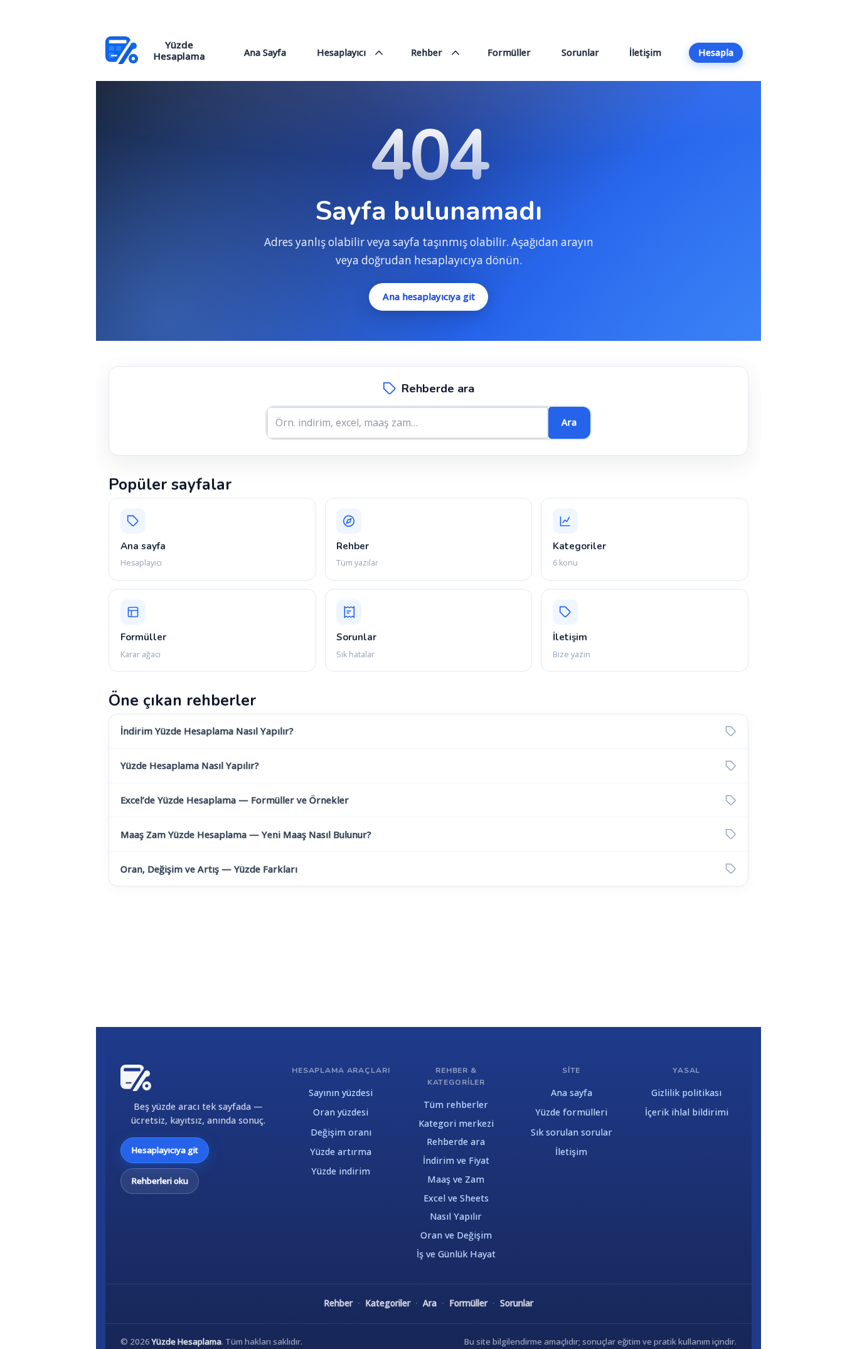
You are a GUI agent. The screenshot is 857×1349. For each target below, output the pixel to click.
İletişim (571, 1152)
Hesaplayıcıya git (164, 1150)
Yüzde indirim (340, 1171)
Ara (569, 422)
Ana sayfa (571, 1093)
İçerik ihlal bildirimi (686, 1112)
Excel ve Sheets (456, 1198)
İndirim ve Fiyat (456, 1160)
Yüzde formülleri (571, 1112)
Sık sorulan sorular (571, 1132)
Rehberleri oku (159, 1180)
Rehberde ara (456, 1141)
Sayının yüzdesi (341, 1093)
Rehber (338, 1303)
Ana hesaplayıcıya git (429, 296)
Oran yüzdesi (340, 1112)
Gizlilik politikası (686, 1093)
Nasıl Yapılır (456, 1216)
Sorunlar (516, 1303)
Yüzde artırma (340, 1152)
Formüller (468, 1303)
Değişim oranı (341, 1132)
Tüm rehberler (455, 1104)
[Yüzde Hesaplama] (135, 1078)
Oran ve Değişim (456, 1235)
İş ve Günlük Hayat (456, 1254)
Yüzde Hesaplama (186, 1341)
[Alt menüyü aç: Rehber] (456, 53)
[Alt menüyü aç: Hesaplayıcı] (379, 53)
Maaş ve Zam (455, 1179)
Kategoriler (387, 1303)
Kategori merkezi (456, 1123)
